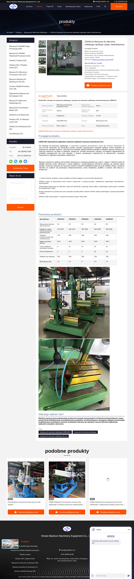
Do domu (29, 6)
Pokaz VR (50, 6)
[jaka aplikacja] (20, 161)
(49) (19, 88)
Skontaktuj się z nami (73, 6)
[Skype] (15, 161)
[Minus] (129, 529)
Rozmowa (119, 6)
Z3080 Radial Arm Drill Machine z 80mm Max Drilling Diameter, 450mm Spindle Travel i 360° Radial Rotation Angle (107, 503)
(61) (19, 115)
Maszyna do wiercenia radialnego (35, 32)
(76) (19, 95)
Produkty (40, 6)
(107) (18, 73)
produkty (18, 32)
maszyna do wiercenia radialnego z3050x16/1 (55, 432)
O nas (59, 6)
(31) (16, 134)
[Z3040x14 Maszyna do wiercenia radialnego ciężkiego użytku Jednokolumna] (64, 57)
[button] (10, 484)
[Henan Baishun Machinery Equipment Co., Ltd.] (13, 6)
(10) (19, 121)
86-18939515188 (121, 1)
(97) (18, 66)
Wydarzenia (88, 6)
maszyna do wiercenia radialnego (85, 432)
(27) (17, 102)
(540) (19, 47)
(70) (17, 80)
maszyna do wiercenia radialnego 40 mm (53, 436)
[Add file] (92, 575)
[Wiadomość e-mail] (25, 161)
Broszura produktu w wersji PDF (102, 59)
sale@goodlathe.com (102, 1)
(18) (18, 109)
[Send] (128, 575)
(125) (17, 60)
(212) (19, 54)
